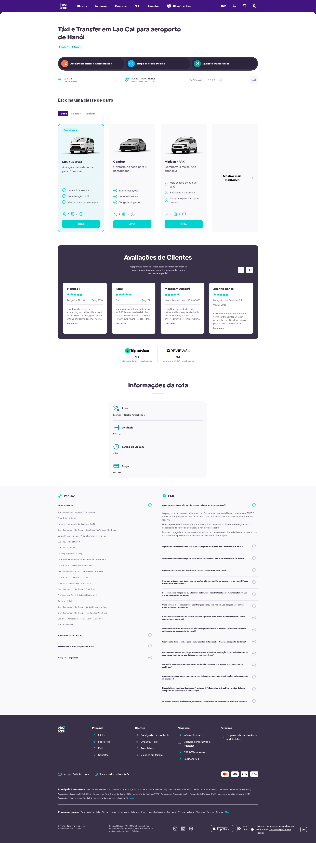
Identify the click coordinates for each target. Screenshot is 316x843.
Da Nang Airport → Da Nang (70, 553)
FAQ (137, 6)
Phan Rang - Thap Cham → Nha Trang (74, 583)
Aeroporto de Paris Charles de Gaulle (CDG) (112, 794)
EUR (223, 6)
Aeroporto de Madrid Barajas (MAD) (235, 789)
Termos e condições (76, 826)
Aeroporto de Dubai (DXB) (180, 789)
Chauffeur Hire (182, 6)
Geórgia (219, 812)
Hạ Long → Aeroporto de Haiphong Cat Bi (76, 524)
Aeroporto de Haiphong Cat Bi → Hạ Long (76, 512)
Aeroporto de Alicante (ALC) (206, 789)
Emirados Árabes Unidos (159, 812)
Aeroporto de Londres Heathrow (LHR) (111, 798)
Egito (174, 812)
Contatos (153, 6)
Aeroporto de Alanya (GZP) (98, 789)
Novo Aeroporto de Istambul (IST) (152, 789)
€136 (132, 224)
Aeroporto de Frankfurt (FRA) (146, 794)
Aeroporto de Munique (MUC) (203, 794)
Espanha (90, 812)
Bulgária (190, 812)
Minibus (90, 113)
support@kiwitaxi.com (76, 774)
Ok (303, 829)
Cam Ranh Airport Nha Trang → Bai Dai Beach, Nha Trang (82, 607)
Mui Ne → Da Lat (65, 624)
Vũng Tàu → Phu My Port (69, 542)
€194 (81, 224)
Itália (98, 812)
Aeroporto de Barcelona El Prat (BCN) (74, 794)
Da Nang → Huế (65, 601)
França (113, 812)
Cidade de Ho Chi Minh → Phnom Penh (75, 565)
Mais (132, 798)
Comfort (76, 113)
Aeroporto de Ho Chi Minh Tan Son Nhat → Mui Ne (80, 571)
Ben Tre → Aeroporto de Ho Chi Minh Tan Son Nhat (80, 618)
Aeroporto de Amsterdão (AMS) (174, 794)
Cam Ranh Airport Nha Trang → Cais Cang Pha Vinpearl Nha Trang (87, 530)
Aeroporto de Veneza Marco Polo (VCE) (75, 798)
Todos (63, 113)
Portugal (210, 812)
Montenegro (123, 812)
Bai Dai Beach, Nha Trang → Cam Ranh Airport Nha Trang (82, 536)
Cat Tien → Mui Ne (66, 547)
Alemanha (200, 812)
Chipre (144, 812)
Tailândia (135, 812)
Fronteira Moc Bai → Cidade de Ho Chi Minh (77, 595)
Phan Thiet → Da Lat (67, 518)
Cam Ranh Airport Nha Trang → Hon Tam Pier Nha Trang (82, 613)
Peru (83, 812)
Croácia (181, 812)
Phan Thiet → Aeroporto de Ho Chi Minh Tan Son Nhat (82, 559)
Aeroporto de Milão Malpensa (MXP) (234, 794)
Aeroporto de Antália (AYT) (124, 789)
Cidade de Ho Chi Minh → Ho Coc (73, 577)
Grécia (105, 812)
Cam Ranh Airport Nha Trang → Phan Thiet (76, 589)
